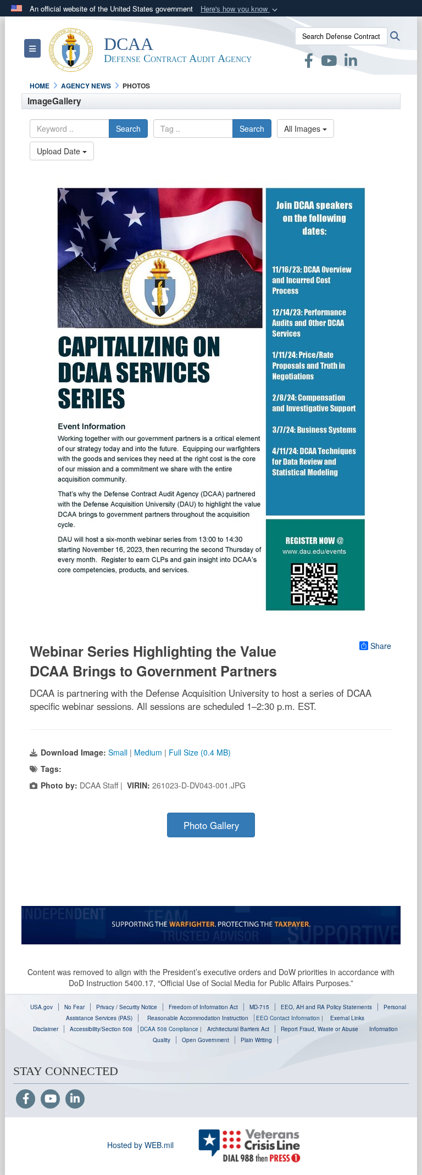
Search (128, 128)
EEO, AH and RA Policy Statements (326, 1007)
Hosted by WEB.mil (140, 1144)
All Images (303, 128)
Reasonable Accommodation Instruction (197, 1018)
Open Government (205, 1040)
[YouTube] (50, 1099)
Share (380, 645)
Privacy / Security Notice (126, 1007)
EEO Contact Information (288, 1018)
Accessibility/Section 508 (101, 1029)
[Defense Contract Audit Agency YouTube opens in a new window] (329, 62)
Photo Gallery (211, 825)
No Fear (74, 1007)
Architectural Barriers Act (238, 1029)
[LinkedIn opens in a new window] (351, 62)
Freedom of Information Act (203, 1007)
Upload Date (59, 151)
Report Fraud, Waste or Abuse (319, 1029)
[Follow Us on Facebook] (25, 1099)
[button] (240, 9)
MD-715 (259, 1007)
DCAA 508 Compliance (169, 1029)
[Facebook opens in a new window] (308, 62)
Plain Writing (256, 1040)
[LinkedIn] (75, 1099)
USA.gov (41, 1007)
